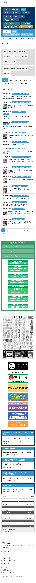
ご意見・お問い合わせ (8, 561)
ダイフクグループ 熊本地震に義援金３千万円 (16, 198)
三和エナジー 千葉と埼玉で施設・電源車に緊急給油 (20, 171)
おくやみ (6, 61)
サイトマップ (6, 563)
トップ (6, 9)
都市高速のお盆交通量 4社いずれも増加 (15, 205)
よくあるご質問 (7, 558)
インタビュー (16, 56)
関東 (25, 80)
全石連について (7, 567)
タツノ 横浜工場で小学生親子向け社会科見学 (20, 190)
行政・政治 (7, 56)
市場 (15, 51)
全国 (10, 80)
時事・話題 (30, 38)
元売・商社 (22, 51)
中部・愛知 (15, 148)
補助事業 (26, 13)
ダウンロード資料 (26, 27)
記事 (23, 9)
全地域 (22, 38)
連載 (14, 31)
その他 (13, 61)
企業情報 (24, 56)
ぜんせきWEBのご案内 (11, 256)
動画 (22, 16)
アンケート (7, 16)
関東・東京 (14, 94)
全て (5, 51)
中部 (30, 80)
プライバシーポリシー (8, 554)
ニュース (7, 31)
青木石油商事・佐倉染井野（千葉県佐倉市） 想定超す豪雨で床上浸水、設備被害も (20, 161)
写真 (15, 16)
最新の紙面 (15, 9)
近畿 (4, 83)
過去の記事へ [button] (6, 89)
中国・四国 (11, 83)
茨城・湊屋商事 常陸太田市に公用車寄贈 (20, 179)
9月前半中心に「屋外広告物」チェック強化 (15, 144)
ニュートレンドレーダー (11, 23)
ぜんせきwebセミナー (10, 20)
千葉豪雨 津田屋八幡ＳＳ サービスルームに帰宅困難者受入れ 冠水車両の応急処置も (20, 213)
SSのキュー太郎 (27, 35)
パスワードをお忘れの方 (9, 572)
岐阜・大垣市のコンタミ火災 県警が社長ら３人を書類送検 (18, 152)
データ (6, 13)
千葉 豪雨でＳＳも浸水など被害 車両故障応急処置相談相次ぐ (20, 223)
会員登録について (7, 570)
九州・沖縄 (19, 83)
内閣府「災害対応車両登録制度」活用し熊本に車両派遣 (18, 127)
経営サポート (16, 13)
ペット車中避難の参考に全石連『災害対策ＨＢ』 (20, 136)
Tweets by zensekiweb (18, 372)
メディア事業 (26, 23)
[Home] (5, 2)
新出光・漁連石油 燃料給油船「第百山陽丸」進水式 (20, 106)
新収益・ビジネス (22, 68)
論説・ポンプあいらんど (11, 35)
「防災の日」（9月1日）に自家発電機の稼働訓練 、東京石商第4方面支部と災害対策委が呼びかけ (18, 97)
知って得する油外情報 (10, 27)
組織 (10, 51)
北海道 (16, 80)
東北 (21, 80)
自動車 (13, 68)
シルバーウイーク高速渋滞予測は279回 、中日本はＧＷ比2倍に (18, 117)
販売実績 (6, 68)
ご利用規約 (5, 551)
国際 (26, 83)
